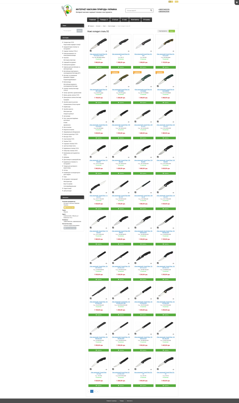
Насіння (66, 58)
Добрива (66, 157)
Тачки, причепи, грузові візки (72, 93)
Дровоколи (67, 125)
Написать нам (70, 207)
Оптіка (66, 170)
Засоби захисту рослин (71, 102)
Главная (92, 20)
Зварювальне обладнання (72, 132)
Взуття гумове (68, 184)
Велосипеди (67, 82)
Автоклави (67, 116)
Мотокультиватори (69, 60)
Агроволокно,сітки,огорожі (72, 104)
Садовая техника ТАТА (70, 143)
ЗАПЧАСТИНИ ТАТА (70, 146)
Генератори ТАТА (69, 42)
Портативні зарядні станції (72, 44)
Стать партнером (71, 228)
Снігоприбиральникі (70, 186)
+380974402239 (163, 9)
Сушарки (66, 100)
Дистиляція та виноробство (72, 159)
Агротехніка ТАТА (69, 139)
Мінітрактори (68, 111)
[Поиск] (151, 10)
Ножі (65, 177)
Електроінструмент (69, 65)
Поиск (79, 30)
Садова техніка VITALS (71, 51)
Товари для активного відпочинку (70, 167)
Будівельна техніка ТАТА (71, 148)
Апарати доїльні (69, 114)
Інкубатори (67, 107)
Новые (171, 31)
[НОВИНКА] (121, 79)
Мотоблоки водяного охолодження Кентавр (70, 85)
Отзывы (146, 20)
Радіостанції (67, 188)
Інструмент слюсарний (70, 179)
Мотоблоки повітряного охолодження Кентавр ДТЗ (72, 72)
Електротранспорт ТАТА (71, 134)
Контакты (135, 20)
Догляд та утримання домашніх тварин (70, 76)
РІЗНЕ (65, 122)
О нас (124, 20)
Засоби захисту (68, 109)
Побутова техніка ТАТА (71, 150)
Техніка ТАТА (67, 141)
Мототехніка (67, 127)
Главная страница (112, 401)
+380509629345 (163, 11)
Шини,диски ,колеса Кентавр (72, 97)
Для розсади (68, 191)
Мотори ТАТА (68, 136)
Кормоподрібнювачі (70, 79)
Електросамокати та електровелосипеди (70, 54)
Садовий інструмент (70, 62)
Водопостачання (69, 129)
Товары (103, 20)
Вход (176, 1)
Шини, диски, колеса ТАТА (71, 95)
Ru (169, 1)
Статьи (115, 20)
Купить (99, 67)
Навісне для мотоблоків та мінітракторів (72, 68)
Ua (172, 1)
